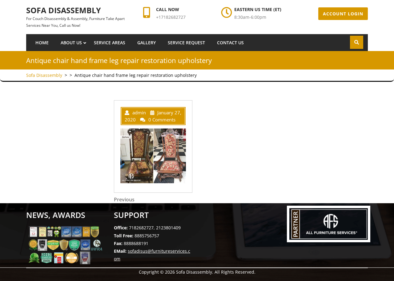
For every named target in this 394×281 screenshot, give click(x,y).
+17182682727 (171, 17)
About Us (71, 43)
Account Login (343, 14)
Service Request (186, 43)
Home (42, 43)
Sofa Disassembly (63, 10)
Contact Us (230, 43)
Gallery (146, 43)
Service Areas (109, 43)
